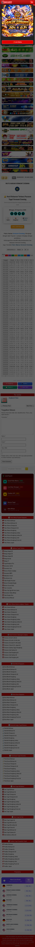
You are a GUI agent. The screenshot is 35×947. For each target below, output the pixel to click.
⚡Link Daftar (17, 42)
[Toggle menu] (32, 2)
